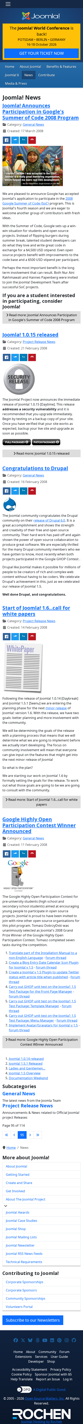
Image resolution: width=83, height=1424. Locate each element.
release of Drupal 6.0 (49, 520)
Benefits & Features (61, 66)
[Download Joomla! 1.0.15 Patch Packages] (46, 444)
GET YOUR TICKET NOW (41, 53)
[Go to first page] (6, 1135)
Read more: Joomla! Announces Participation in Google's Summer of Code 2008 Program (42, 317)
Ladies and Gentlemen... (27, 1068)
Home (9, 66)
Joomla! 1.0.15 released (30, 334)
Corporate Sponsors (21, 1290)
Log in (67, 1379)
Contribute (46, 75)
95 (22, 1135)
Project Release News (39, 342)
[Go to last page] (37, 1135)
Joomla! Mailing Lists (21, 1237)
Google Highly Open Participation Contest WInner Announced (39, 825)
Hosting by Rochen (41, 1421)
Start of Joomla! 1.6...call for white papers (36, 610)
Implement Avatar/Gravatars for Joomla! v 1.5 (43, 1025)
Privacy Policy (60, 1369)
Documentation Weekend (28, 1078)
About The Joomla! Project (25, 1199)
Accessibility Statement (29, 1369)
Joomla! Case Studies (21, 1220)
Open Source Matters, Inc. (45, 1398)
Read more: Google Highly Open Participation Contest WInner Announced (42, 1042)
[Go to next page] (30, 1135)
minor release (56, 708)
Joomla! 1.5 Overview (24, 1073)
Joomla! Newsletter (20, 1245)
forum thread (56, 958)
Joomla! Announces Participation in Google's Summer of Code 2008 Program (40, 111)
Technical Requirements (24, 1262)
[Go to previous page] (14, 1135)
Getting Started (17, 1174)
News (28, 75)
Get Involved (15, 1191)
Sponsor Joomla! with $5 (53, 1374)
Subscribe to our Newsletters (33, 1320)
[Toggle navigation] (8, 4)
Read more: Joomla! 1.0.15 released (43, 453)
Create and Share (19, 1183)
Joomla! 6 (12, 75)
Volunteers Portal (19, 1307)
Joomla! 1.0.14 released (26, 1058)
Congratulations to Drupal (35, 468)
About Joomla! (30, 66)
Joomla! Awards (17, 1212)
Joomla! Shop (16, 1229)
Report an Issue (48, 1379)
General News (33, 124)
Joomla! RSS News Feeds (24, 1253)
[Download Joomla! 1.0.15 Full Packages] (16, 444)
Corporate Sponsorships (24, 1282)
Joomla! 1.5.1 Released (26, 1063)
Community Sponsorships (25, 1298)
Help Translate (22, 1379)
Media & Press (16, 83)
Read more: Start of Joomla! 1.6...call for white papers (42, 802)
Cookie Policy (21, 1374)
